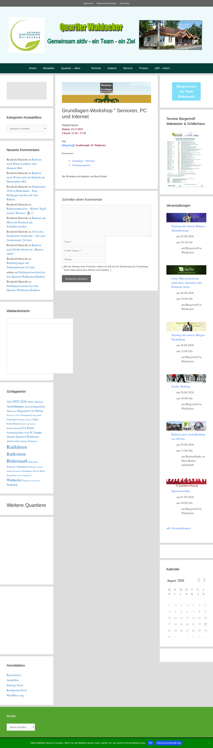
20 (187, 624)
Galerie (111, 68)
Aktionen (38, 401)
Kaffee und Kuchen (28, 424)
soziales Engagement (23, 475)
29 (181, 605)
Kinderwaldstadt (13, 428)
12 (181, 618)
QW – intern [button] (162, 68)
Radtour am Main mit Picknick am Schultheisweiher (26, 222)
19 (181, 624)
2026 (23, 401)
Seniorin (40, 467)
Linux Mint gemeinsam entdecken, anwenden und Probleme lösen (186, 282)
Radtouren (16, 454)
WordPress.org (15, 695)
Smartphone (27, 471)
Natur (26, 432)
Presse (143, 68)
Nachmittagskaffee (15, 432)
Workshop (12, 485)
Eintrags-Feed (15, 685)
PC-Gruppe (36, 432)
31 (193, 605)
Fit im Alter (15, 415)
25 (175, 630)
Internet (21, 419)
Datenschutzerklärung (106, 3)
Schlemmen (22, 466)
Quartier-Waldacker (27, 436)
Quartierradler (13, 441)
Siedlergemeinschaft (14, 471)
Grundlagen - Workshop (83, 160)
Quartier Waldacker (29, 441)
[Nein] (209, 743)
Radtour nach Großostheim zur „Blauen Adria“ (25, 249)
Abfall (30, 401)
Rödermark (17, 461)
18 (175, 624)
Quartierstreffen (180, 491)
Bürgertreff (68, 145)
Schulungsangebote (81, 165)
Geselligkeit (12, 419)
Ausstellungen (15, 406)
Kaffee (36, 419)
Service (128, 68)
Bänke (14, 411)
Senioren (32, 466)
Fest (8, 415)
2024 (9, 401)
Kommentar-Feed (17, 690)
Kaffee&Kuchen (14, 423)
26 (181, 630)
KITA (23, 428)
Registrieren (14, 675)
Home (32, 68)
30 (187, 605)
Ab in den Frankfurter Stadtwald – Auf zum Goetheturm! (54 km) (26, 236)
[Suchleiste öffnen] (182, 68)
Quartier (11, 436)
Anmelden (13, 680)
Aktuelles (48, 68)
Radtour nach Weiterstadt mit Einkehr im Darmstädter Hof (26, 177)
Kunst (30, 428)
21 (193, 624)
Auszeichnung (31, 406)
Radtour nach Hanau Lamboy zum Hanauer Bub (24, 164)
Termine (96, 68)
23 (205, 624)
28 (175, 605)
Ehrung (39, 411)
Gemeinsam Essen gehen (30, 415)
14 (193, 618)
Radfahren (17, 446)
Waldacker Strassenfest (31, 480)
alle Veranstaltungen (178, 528)
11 (175, 618)
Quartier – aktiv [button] (70, 68)
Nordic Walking (180, 386)
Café (31, 410)
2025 (16, 401)
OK (150, 743)
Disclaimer (124, 3)
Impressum (88, 3)
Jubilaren (28, 419)
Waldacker (14, 479)
